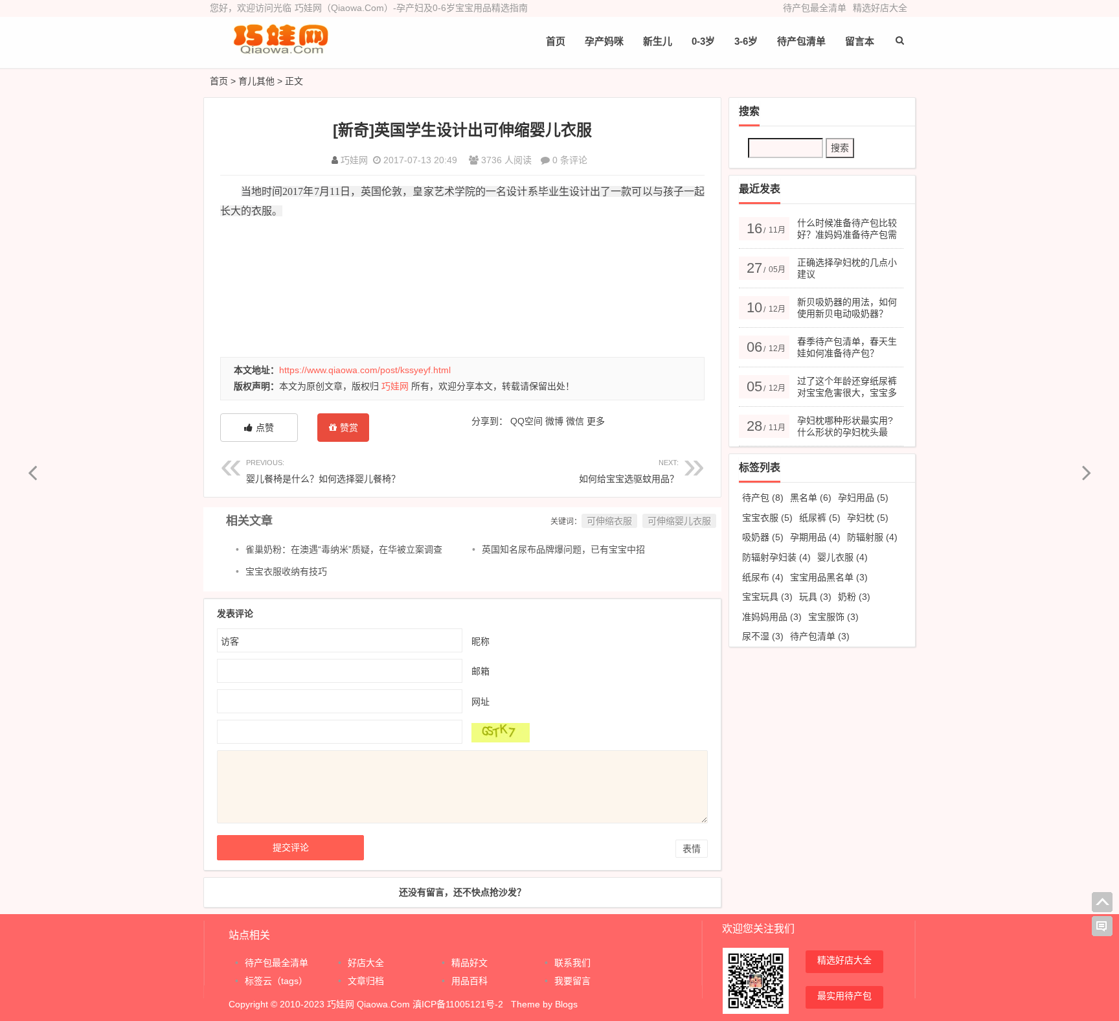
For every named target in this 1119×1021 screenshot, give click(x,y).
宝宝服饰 (833, 617)
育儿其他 (256, 81)
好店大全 (366, 963)
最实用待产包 (844, 996)
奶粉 (854, 596)
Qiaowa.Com (383, 1004)
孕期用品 (815, 537)
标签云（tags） (276, 981)
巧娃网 (354, 160)
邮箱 (480, 671)
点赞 (265, 427)
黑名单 (810, 497)
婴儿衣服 (842, 557)
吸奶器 (763, 537)
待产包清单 (820, 636)
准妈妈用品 (772, 617)
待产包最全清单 (814, 8)
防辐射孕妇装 (776, 557)
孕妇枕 (867, 517)
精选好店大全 (880, 8)
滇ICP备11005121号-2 (458, 1004)
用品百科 (469, 981)
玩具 (815, 596)
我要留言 (572, 981)
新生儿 (657, 41)
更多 (596, 421)
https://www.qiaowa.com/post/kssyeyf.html (365, 370)
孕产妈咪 (604, 41)
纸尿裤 (820, 517)
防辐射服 (872, 537)
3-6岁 (746, 41)
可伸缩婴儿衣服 (679, 521)
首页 (555, 41)
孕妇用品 (863, 497)
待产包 (763, 497)
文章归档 (366, 981)
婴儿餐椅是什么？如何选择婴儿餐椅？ (323, 471)
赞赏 (349, 427)
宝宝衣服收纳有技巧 (286, 571)
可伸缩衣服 (609, 521)
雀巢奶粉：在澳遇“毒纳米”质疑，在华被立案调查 (343, 549)
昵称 (480, 641)
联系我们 (572, 963)
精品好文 (469, 963)
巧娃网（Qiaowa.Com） (344, 8)
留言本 (859, 41)
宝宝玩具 (767, 596)
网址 (480, 701)
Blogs (566, 1004)
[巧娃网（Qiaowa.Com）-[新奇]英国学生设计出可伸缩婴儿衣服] (281, 50)
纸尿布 (763, 577)
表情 (692, 848)
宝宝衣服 (767, 517)
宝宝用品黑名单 (829, 577)
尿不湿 (763, 636)
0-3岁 (703, 41)
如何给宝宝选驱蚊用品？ (629, 471)
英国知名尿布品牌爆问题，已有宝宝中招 (563, 549)
